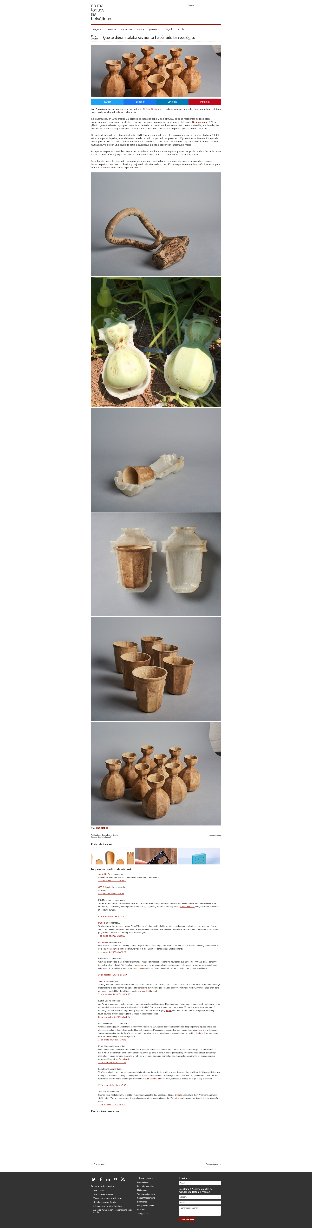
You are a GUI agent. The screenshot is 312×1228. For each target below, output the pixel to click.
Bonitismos (142, 1202)
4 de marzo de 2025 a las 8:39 (111, 936)
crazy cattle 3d (144, 991)
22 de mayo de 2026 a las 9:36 (112, 1105)
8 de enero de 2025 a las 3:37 (111, 916)
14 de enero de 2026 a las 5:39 (112, 1062)
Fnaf (201, 1033)
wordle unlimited (187, 907)
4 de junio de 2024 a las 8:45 (111, 894)
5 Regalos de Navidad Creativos (107, 1206)
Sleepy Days (143, 1213)
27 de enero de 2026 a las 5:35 (112, 1085)
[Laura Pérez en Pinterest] (116, 1181)
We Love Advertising (146, 1194)
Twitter (107, 101)
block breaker (139, 968)
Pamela (101, 923)
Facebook (140, 101)
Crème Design (151, 109)
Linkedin (172, 101)
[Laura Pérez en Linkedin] (109, 1181)
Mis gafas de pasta (145, 1206)
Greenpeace (199, 122)
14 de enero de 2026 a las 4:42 (112, 1040)
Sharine (101, 981)
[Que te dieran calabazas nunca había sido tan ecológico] (156, 96)
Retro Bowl (124, 1059)
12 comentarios (215, 836)
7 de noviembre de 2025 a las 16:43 (114, 994)
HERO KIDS (98, 1190)
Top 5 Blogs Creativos (103, 1194)
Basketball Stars (155, 1079)
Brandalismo (143, 1182)
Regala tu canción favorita (105, 1202)
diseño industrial (104, 837)
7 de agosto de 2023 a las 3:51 (112, 881)
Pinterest (204, 101)
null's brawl (103, 942)
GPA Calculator (105, 887)
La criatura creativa (145, 1186)
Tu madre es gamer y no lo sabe (107, 1198)
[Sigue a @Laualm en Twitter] (94, 1181)
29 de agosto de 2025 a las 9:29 (112, 975)
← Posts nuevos (98, 1164)
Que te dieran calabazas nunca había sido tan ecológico (149, 37)
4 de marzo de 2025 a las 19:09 (112, 952)
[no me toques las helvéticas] (101, 21)
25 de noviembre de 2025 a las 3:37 (114, 1017)
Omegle (178, 1095)
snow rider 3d (104, 874)
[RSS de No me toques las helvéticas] (123, 1181)
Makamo (141, 1210)
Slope (168, 1010)
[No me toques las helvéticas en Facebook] (101, 1181)
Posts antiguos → (213, 1164)
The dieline (102, 827)
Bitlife (209, 929)
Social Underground (146, 1198)
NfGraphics (142, 1190)
